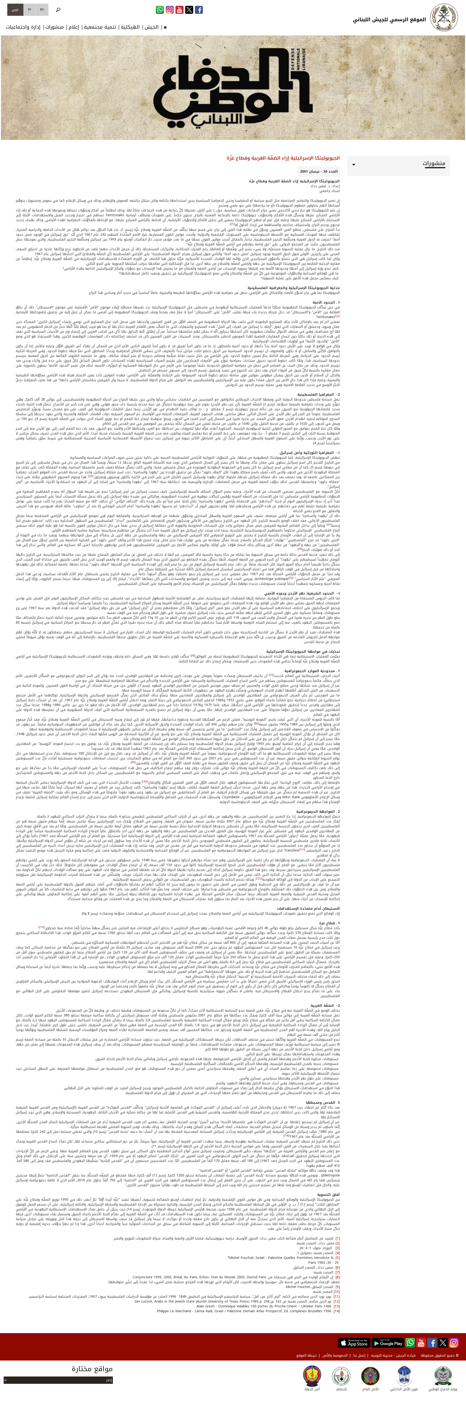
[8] (256, 723)
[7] (271, 675)
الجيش (152, 27)
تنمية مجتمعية (100, 27)
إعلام (74, 27)
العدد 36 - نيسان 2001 (319, 171)
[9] (133, 762)
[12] (259, 878)
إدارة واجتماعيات (23, 27)
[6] (192, 655)
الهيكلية (130, 27)
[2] (337, 316)
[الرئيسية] (444, 17)
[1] (232, 224)
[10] (144, 781)
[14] (286, 1135)
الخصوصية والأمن (335, 1355)
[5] (290, 578)
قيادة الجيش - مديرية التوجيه (393, 1355)
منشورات (54, 27)
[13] (41, 927)
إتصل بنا (359, 1355)
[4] (300, 549)
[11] (302, 849)
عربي (15, 9)
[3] (90, 476)
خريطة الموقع (306, 1355)
